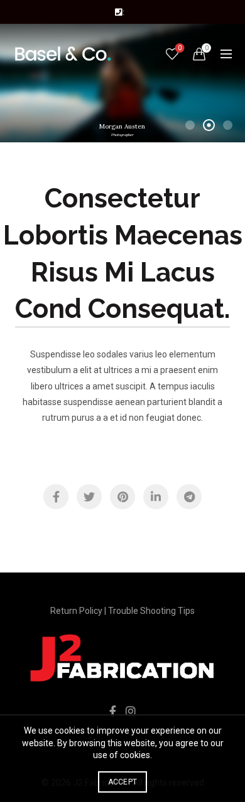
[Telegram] (189, 496)
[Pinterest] (122, 496)
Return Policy (76, 611)
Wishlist (180, 48)
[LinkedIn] (155, 496)
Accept (123, 782)
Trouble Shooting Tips (151, 611)
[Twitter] (89, 496)
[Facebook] (55, 496)
